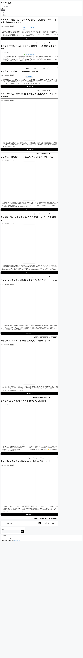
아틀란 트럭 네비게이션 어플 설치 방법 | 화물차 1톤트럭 (25, 399)
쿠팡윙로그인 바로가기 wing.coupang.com (19, 71)
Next (53, 581)
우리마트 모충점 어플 (44, 68)
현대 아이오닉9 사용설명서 (43, 335)
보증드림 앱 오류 (45, 516)
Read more (28, 38)
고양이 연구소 (6, 15)
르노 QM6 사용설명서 (44, 272)
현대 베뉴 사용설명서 (44, 576)
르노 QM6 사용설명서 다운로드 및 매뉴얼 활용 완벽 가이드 (27, 215)
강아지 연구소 (6, 14)
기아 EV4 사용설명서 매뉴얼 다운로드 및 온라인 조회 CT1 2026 (29, 338)
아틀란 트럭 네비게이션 (43, 455)
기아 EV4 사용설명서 (44, 395)
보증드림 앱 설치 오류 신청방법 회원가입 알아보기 (23, 459)
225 (49, 581)
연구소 (35, 43)
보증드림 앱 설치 (37, 516)
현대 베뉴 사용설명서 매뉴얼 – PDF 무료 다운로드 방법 (25, 519)
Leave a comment (54, 43)
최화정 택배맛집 (45, 211)
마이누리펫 (6, 3)
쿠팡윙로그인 (45, 90)
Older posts (9, 581)
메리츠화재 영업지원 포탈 (43, 43)
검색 (3, 587)
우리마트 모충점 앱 (34, 68)
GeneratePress (17, 598)
